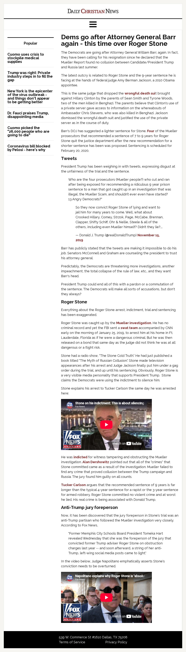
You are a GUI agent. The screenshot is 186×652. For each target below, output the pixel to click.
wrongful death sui (140, 93)
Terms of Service (72, 642)
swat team (129, 328)
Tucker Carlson (73, 485)
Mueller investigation (133, 323)
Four (150, 131)
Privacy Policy (116, 642)
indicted (81, 457)
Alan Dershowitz (95, 462)
